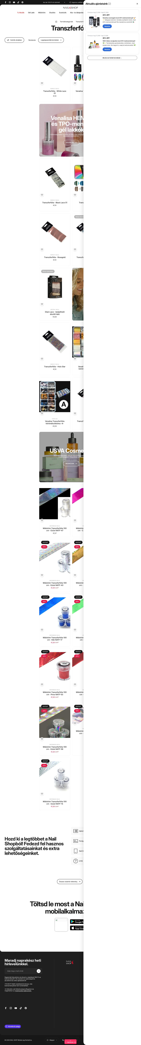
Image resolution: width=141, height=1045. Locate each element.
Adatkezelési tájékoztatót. (23, 991)
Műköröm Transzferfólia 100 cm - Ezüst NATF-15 (55, 802)
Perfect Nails (54, 88)
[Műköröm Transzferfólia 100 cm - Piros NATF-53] (54, 667)
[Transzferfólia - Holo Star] (54, 342)
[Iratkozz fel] (39, 971)
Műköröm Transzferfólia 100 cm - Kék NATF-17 (55, 639)
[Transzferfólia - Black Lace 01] (54, 178)
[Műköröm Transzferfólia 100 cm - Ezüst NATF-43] (54, 558)
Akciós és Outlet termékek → (112, 58)
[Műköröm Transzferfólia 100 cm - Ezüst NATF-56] (54, 722)
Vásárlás (107, 26)
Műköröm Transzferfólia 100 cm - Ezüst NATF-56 (55, 748)
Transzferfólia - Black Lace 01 (54, 203)
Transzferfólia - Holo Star (54, 367)
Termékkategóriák (66, 22)
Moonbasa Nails (55, 525)
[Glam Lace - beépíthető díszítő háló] (54, 287)
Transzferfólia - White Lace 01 (54, 92)
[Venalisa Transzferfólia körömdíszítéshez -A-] (54, 396)
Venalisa (55, 418)
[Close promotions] (137, 4)
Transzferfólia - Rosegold (54, 257)
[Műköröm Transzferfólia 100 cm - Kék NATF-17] (54, 613)
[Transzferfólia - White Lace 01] (54, 66)
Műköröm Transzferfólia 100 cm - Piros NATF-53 (55, 693)
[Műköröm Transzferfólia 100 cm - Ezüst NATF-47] (54, 503)
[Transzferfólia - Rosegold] (54, 232)
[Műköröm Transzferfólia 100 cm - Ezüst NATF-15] (54, 776)
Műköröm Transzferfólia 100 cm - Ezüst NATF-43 (55, 584)
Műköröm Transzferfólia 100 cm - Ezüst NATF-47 (55, 529)
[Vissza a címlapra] (56, 22)
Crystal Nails (54, 309)
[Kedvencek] (42, 83)
